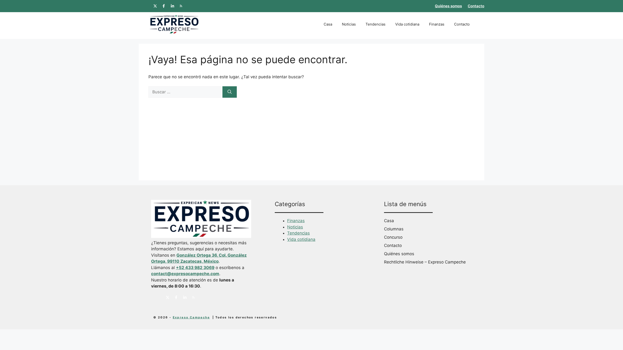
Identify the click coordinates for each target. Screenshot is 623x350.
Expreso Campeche (191, 317)
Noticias (349, 24)
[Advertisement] (311, 134)
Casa (328, 24)
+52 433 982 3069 (195, 267)
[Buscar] (229, 92)
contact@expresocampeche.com (185, 273)
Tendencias (375, 24)
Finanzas (436, 24)
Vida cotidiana (407, 24)
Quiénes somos (448, 6)
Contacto (476, 6)
